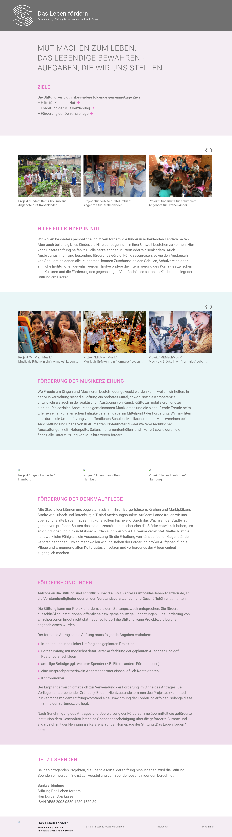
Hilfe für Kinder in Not (58, 103)
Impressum (163, 826)
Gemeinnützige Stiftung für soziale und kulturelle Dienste (69, 19)
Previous (206, 150)
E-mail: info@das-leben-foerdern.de (105, 826)
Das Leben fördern (63, 13)
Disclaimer (208, 826)
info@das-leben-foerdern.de (161, 593)
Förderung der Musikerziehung (65, 108)
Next (211, 150)
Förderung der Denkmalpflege (65, 113)
